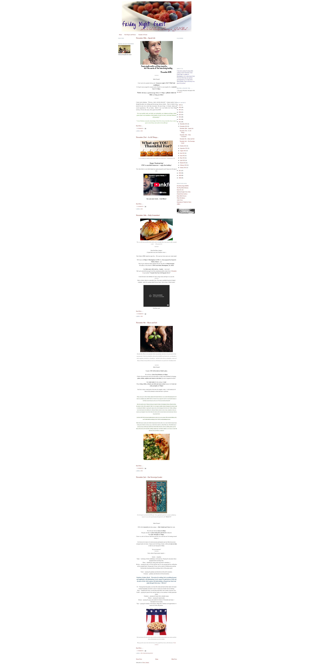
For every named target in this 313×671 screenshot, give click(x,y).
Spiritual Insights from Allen (183, 192)
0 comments (140, 128)
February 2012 (183, 165)
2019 (180, 105)
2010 (180, 173)
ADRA (178, 204)
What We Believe (181, 198)
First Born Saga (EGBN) (183, 185)
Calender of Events (142, 34)
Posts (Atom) (146, 662)
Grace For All (180, 190)
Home (120, 34)
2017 (180, 109)
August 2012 (183, 150)
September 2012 (184, 148)
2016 (180, 112)
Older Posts (174, 659)
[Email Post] (145, 128)
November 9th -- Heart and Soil (146, 322)
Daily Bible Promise (181, 196)
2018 (180, 107)
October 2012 (183, 146)
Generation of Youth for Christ (184, 202)
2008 (180, 178)
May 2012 (182, 158)
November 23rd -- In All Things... (147, 137)
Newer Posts (139, 659)
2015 (180, 114)
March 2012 (183, 162)
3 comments (140, 468)
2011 (180, 170)
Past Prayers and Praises (130, 34)
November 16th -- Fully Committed (148, 215)
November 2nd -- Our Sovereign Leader (149, 477)
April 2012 (182, 160)
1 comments (140, 650)
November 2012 (184, 126)
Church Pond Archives (182, 194)
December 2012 (184, 124)
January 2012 (183, 167)
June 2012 (182, 155)
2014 (180, 117)
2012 (180, 121)
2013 (180, 119)
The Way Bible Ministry (182, 187)
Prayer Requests (148, 653)
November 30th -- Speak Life (145, 38)
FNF (142, 131)
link (180, 92)
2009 (180, 175)
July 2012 (182, 153)
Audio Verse (180, 200)
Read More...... (139, 126)
